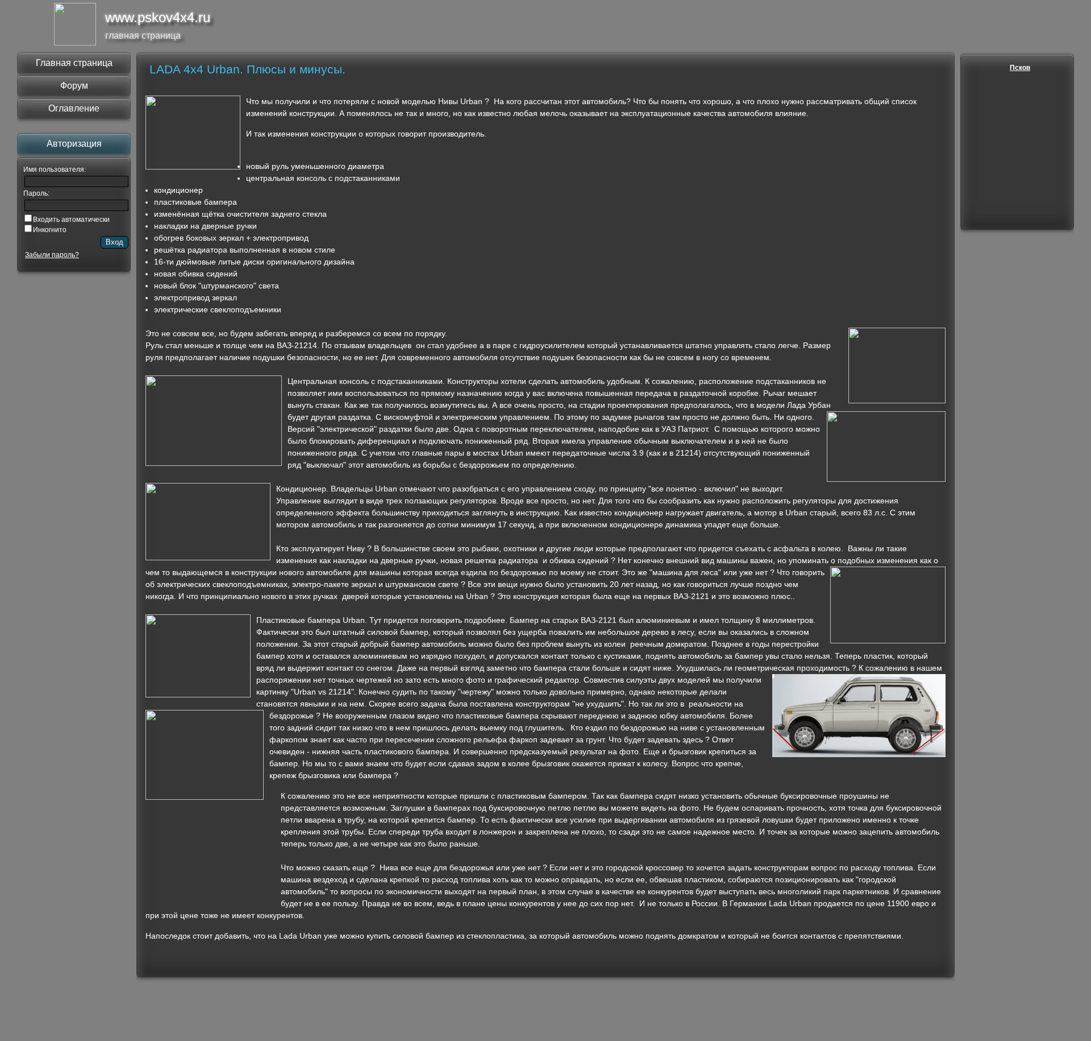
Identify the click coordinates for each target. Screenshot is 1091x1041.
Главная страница (74, 63)
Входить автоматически (71, 220)
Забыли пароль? (52, 255)
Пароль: (36, 193)
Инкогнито (49, 230)
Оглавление (73, 108)
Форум (74, 85)
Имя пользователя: (54, 170)
